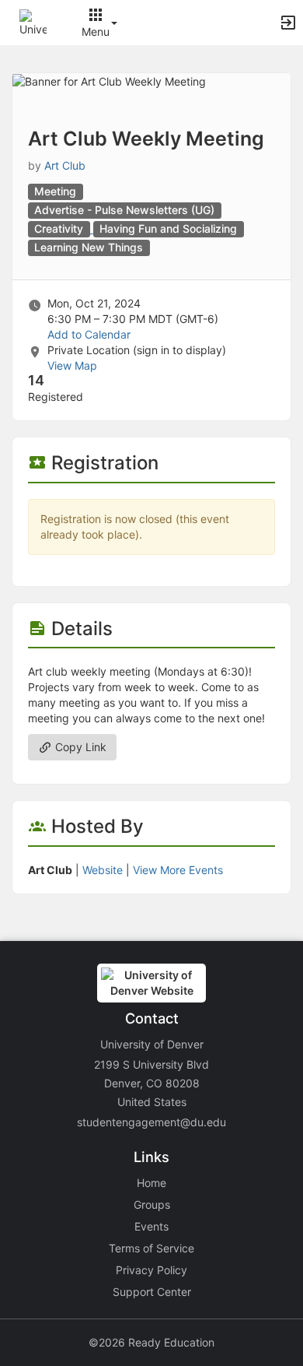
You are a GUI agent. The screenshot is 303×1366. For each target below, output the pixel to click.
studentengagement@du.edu (151, 1122)
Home (151, 1182)
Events (151, 1226)
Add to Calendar (89, 334)
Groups (152, 1204)
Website (102, 869)
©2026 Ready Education (151, 1342)
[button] (33, 21)
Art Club (64, 165)
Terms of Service (151, 1248)
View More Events (178, 869)
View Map (72, 365)
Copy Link (79, 746)
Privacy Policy (151, 1269)
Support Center (152, 1291)
